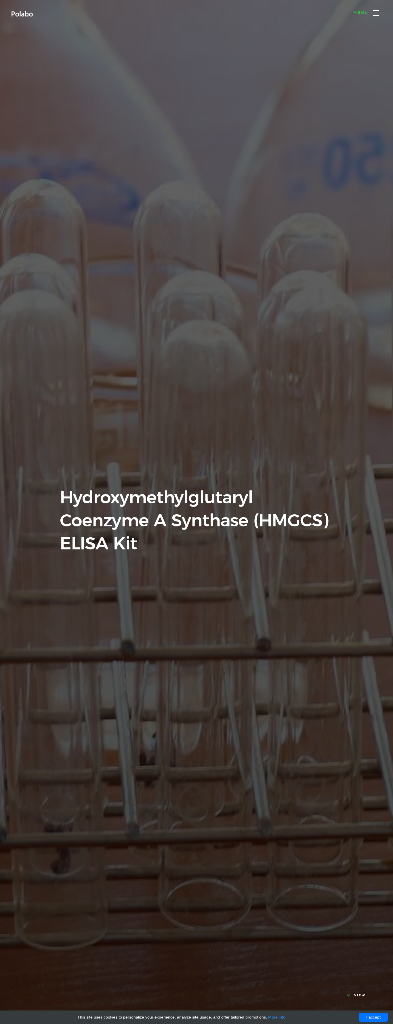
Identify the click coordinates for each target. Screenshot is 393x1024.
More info (276, 1017)
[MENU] (376, 13)
